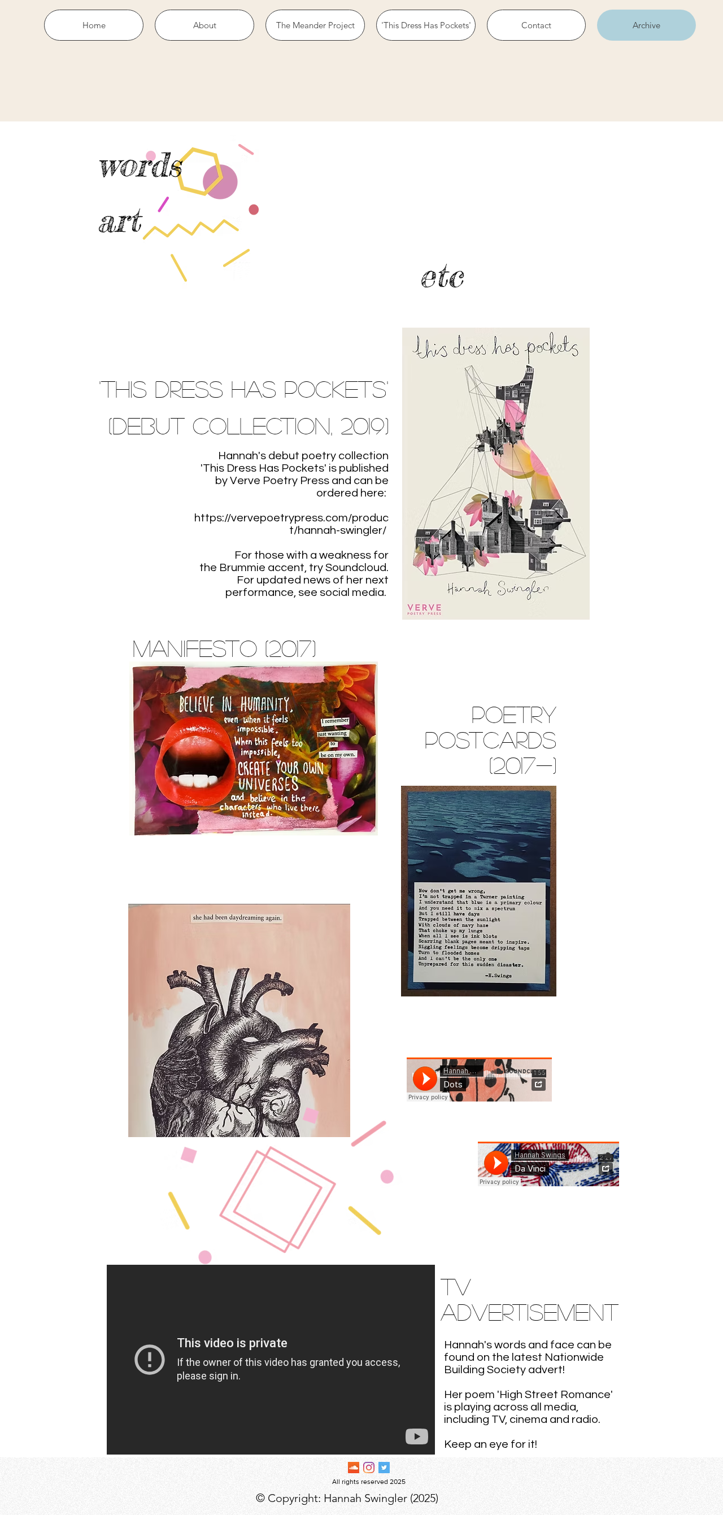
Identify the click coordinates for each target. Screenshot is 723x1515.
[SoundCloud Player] (548, 1164)
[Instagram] (368, 1467)
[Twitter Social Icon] (384, 1467)
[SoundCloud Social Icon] (353, 1467)
